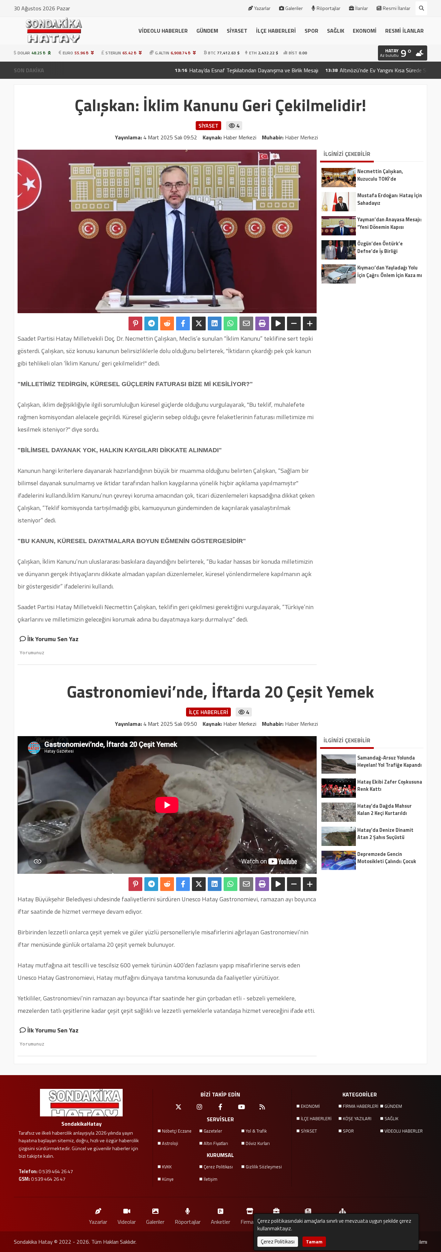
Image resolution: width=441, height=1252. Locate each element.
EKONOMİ (365, 30)
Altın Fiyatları (216, 1143)
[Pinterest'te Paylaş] (135, 323)
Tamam (314, 1241)
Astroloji (170, 1143)
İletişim (210, 1179)
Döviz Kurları (258, 1143)
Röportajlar (328, 8)
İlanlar (361, 8)
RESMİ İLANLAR (404, 30)
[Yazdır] (262, 323)
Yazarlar (262, 8)
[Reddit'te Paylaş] (167, 323)
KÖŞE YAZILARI (357, 1118)
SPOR (311, 30)
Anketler (220, 1222)
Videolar (126, 1222)
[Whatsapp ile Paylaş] (230, 323)
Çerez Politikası (218, 1166)
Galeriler (294, 8)
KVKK (167, 1166)
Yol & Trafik (256, 1130)
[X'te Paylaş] (199, 323)
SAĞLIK (335, 30)
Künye (168, 1179)
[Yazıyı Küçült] (294, 323)
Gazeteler (213, 1130)
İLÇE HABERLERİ (276, 30)
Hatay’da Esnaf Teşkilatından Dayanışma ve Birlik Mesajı (212, 70)
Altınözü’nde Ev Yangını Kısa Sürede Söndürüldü (352, 70)
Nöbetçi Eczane (177, 1130)
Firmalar (249, 1222)
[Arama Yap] (421, 8)
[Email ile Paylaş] (246, 323)
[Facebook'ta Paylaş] (183, 323)
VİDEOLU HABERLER (163, 30)
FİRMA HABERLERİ (360, 1106)
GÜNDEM (207, 30)
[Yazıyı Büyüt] (310, 323)
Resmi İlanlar (396, 8)
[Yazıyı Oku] (278, 323)
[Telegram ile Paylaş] (151, 323)
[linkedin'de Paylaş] (215, 323)
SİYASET (237, 30)
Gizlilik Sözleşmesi (264, 1166)
